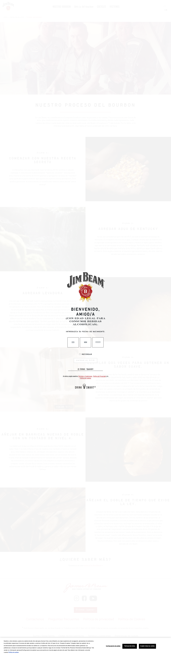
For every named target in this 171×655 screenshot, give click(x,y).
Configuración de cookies (113, 646)
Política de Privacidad (99, 376)
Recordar (87, 354)
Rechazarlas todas (129, 646)
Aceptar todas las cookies (147, 646)
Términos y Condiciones (85, 376)
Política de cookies (13, 652)
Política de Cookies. (85, 378)
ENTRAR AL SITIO (85, 360)
